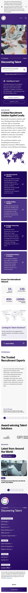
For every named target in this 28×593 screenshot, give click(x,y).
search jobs (24, 70)
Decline (14, 584)
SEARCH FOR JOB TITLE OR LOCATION (10, 68)
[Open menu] (26, 18)
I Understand (14, 589)
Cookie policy (9, 578)
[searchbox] (12, 70)
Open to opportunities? (15, 74)
